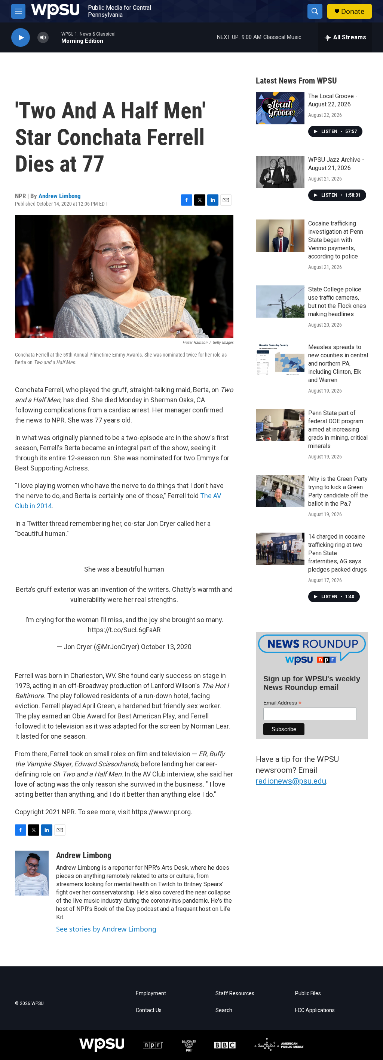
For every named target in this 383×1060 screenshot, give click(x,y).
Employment (151, 993)
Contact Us (149, 1010)
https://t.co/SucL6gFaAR (124, 630)
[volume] (43, 37)
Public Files (308, 993)
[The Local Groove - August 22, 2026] (280, 108)
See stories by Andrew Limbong (106, 928)
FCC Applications (315, 1010)
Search (223, 1010)
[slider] (55, 37)
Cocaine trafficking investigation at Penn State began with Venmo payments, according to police (335, 240)
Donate (352, 11)
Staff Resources (234, 993)
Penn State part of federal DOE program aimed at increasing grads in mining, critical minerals (338, 429)
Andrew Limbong (60, 196)
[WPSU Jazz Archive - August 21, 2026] (280, 172)
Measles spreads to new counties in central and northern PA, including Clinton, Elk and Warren (338, 363)
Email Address (282, 702)
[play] (21, 37)
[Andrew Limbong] (32, 873)
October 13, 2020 (166, 647)
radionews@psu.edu (291, 780)
